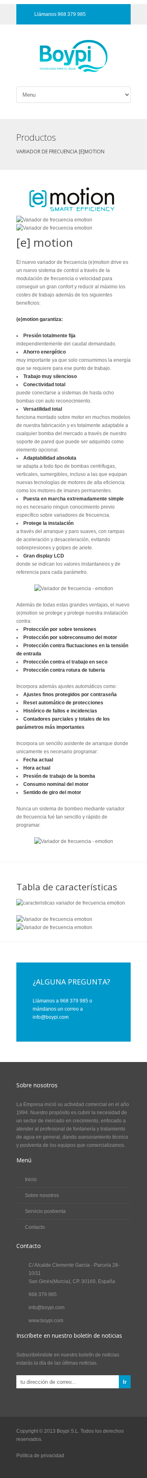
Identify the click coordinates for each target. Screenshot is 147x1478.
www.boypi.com (46, 1320)
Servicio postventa (45, 1211)
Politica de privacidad (40, 1455)
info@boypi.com (47, 1307)
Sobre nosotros (42, 1195)
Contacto (35, 1227)
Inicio (31, 1179)
